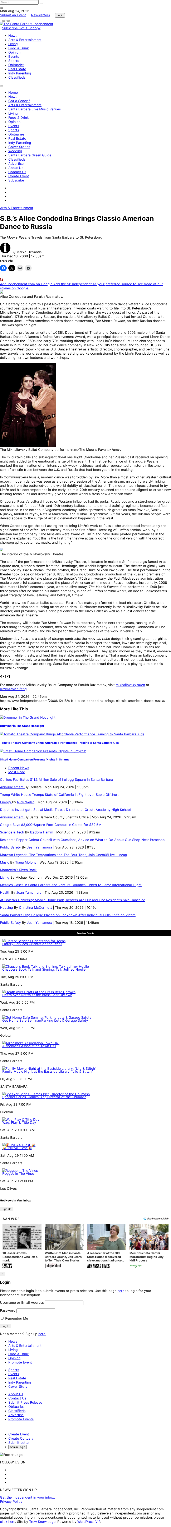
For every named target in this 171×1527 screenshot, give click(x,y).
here (120, 1291)
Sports (13, 61)
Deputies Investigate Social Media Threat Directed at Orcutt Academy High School (65, 810)
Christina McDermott (35, 907)
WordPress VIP (88, 1521)
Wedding (15, 151)
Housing (7, 907)
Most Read (16, 772)
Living (13, 44)
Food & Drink (18, 48)
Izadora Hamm (41, 832)
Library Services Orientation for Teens (32, 944)
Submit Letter (19, 1442)
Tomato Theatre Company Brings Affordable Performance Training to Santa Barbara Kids (59, 742)
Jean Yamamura (39, 847)
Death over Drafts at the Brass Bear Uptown (37, 995)
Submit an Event (13, 15)
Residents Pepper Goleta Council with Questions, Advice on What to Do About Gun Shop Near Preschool (83, 840)
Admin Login (17, 1447)
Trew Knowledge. (43, 1521)
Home (13, 92)
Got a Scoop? (29, 28)
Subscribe (10, 28)
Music (5, 862)
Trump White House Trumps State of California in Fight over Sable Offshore (59, 794)
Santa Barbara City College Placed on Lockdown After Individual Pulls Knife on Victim (68, 915)
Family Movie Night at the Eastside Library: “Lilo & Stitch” (47, 1071)
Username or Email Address (22, 1302)
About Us (15, 168)
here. (42, 1334)
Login (60, 15)
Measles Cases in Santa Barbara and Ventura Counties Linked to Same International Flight (71, 885)
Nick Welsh (25, 802)
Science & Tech (12, 832)
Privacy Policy (11, 1501)
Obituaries (16, 65)
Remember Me (16, 1318)
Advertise (16, 163)
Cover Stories (19, 147)
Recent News (18, 768)
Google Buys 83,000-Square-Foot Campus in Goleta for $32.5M (50, 825)
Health (5, 892)
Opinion (14, 52)
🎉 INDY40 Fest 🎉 (17, 1148)
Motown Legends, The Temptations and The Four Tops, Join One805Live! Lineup (63, 855)
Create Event (18, 176)
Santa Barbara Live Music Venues (34, 109)
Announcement (12, 787)
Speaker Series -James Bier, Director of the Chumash (44, 1097)
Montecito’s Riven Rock (18, 870)
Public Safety (11, 847)
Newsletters (40, 15)
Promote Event (20, 1362)
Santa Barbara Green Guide (29, 155)
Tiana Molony (25, 862)
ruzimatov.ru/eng (13, 689)
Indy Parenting (19, 73)
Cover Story (18, 1386)
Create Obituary (21, 1438)
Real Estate (17, 69)
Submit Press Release (25, 1402)
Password (7, 1310)
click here (7, 1521)
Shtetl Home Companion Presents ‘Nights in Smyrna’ (35, 759)
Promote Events (21, 1419)
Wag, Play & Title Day (19, 1122)
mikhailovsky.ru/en (130, 685)
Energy (6, 802)
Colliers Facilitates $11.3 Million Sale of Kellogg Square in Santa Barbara (56, 779)
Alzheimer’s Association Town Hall (29, 1046)
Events (13, 56)
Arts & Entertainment (24, 40)
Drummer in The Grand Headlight (22, 725)
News (12, 35)
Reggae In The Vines (18, 1173)
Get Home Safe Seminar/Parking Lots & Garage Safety (45, 1020)
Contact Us (17, 172)
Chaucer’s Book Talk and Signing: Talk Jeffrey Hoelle (44, 969)
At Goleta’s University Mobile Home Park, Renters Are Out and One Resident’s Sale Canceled (72, 900)
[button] (22, 1246)
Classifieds (16, 77)
